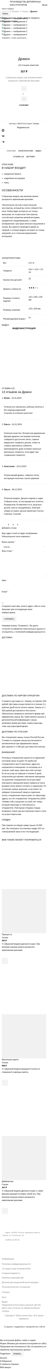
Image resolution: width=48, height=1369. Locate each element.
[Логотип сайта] (5, 3)
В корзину (24, 105)
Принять (17, 1354)
